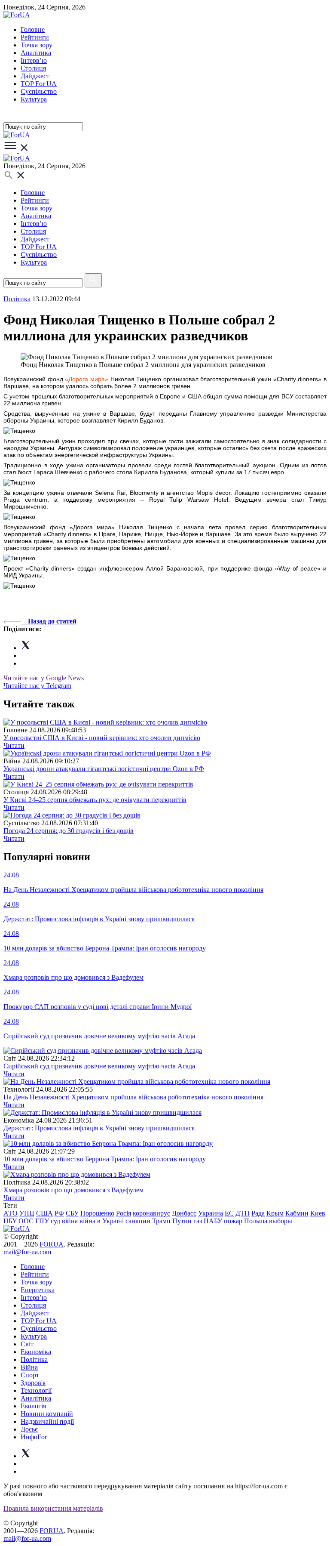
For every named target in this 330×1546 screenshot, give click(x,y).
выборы (280, 1221)
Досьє (29, 1429)
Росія (123, 1213)
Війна (29, 1367)
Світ (27, 1344)
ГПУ (42, 1221)
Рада (258, 1213)
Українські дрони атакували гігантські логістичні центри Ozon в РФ (103, 768)
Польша (255, 1221)
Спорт (30, 1375)
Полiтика (17, 298)
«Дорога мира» (86, 379)
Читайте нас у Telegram (37, 685)
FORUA (52, 1244)
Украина (210, 1213)
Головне (33, 29)
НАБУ (213, 1221)
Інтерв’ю (34, 60)
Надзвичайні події (47, 1421)
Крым (275, 1213)
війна (70, 1221)
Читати (13, 745)
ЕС (229, 1213)
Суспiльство (39, 91)
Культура (34, 99)
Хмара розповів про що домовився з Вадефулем (73, 1190)
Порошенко (97, 1213)
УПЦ (26, 1213)
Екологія (33, 1406)
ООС (26, 1221)
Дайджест (35, 76)
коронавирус (151, 1213)
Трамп (161, 1221)
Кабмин (297, 1213)
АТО (10, 1213)
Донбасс (184, 1213)
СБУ (72, 1213)
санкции (137, 1221)
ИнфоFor (34, 1437)
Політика (34, 1359)
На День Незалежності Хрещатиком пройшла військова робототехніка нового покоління (133, 1097)
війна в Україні (101, 1221)
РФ (59, 1213)
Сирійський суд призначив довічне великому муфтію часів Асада (99, 1066)
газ (197, 1221)
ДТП (242, 1213)
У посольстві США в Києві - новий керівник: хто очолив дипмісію (101, 737)
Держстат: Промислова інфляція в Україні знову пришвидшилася (99, 1128)
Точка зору (36, 45)
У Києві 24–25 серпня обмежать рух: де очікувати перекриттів (94, 799)
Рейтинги (35, 37)
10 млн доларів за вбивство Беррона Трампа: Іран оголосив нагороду (104, 1159)
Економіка (36, 1351)
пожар (233, 1221)
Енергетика (38, 1289)
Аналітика (36, 52)
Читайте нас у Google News (43, 678)
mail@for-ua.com (27, 1252)
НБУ (10, 1221)
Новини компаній (47, 1413)
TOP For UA (39, 83)
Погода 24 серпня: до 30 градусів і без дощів (68, 830)
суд (55, 1221)
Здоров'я (33, 1382)
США (44, 1213)
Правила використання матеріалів (53, 1508)
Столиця (33, 68)
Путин (182, 1221)
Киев (317, 1213)
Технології (36, 1390)
